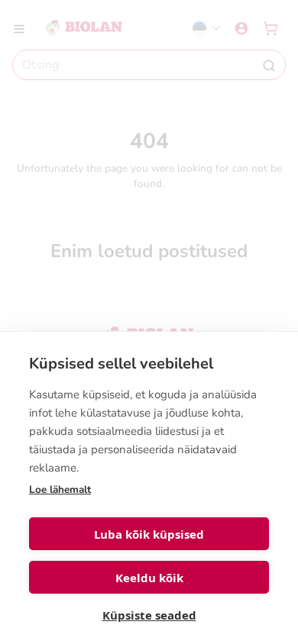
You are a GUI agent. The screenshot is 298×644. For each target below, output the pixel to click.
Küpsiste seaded (149, 615)
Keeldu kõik (149, 577)
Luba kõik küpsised (149, 534)
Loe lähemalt (60, 489)
